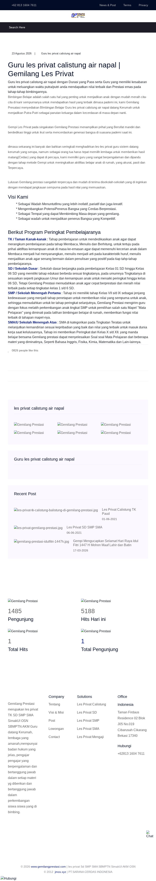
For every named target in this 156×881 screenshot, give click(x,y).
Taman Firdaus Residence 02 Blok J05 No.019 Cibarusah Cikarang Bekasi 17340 (132, 724)
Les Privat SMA (88, 728)
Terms (127, 5)
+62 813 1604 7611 (24, 5)
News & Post (108, 5)
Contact (54, 737)
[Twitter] (16, 826)
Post (52, 720)
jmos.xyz (60, 871)
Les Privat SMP (88, 720)
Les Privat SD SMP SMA (84, 527)
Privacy (143, 5)
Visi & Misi (56, 712)
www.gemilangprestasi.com (48, 866)
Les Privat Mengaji (90, 737)
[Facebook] (129, 350)
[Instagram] (22, 826)
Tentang (54, 704)
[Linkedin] (29, 826)
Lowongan (56, 728)
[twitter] (135, 350)
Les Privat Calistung (91, 704)
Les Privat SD (87, 712)
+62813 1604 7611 (131, 753)
